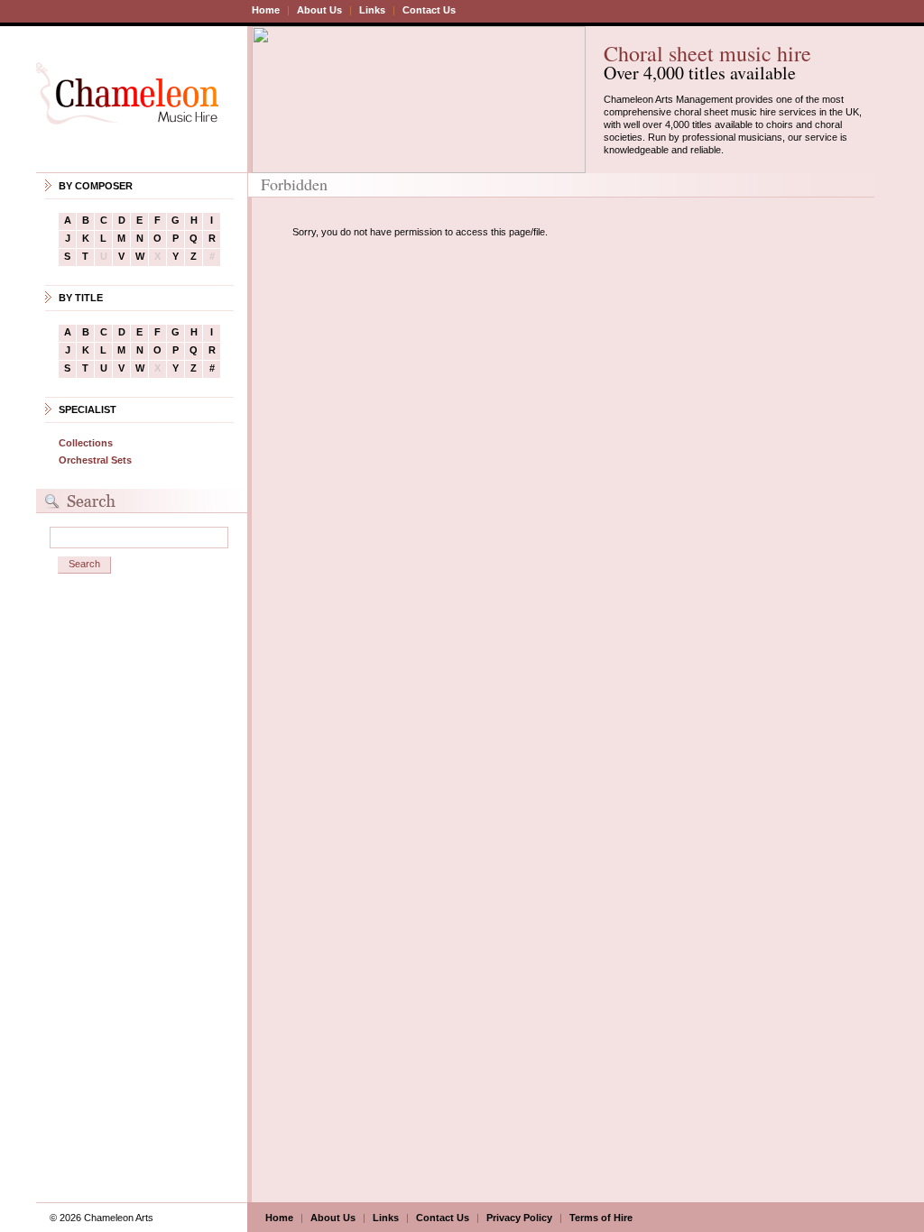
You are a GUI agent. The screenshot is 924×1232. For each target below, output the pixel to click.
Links (372, 10)
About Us (319, 10)
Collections (86, 442)
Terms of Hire (601, 1217)
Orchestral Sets (95, 460)
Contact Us (429, 10)
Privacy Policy (519, 1217)
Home (266, 10)
